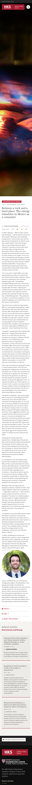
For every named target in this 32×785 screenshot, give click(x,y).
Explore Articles (7, 781)
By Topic (4, 783)
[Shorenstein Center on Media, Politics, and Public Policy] (16, 762)
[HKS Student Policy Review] (13, 7)
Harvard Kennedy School (8, 1)
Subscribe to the (14, 739)
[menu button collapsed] (28, 7)
